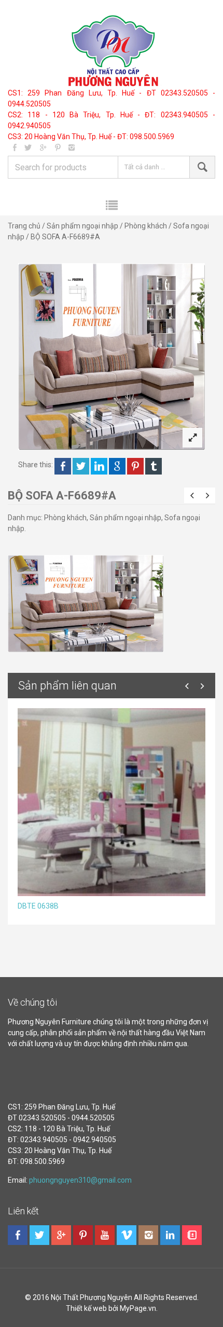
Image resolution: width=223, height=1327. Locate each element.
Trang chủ (24, 226)
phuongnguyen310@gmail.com (80, 1180)
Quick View (85, 798)
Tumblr (153, 466)
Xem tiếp (142, 798)
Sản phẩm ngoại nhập (82, 226)
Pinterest (135, 466)
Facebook (62, 466)
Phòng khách (145, 226)
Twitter (81, 466)
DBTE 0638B (38, 906)
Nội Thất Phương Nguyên (91, 1297)
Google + (117, 466)
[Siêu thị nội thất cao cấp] (111, 50)
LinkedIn (99, 466)
